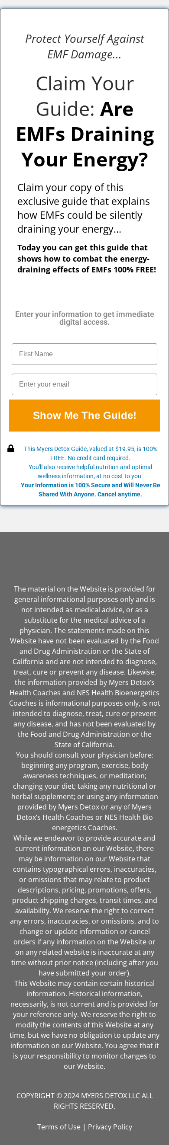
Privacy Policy (110, 1127)
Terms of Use (59, 1127)
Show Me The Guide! (84, 415)
